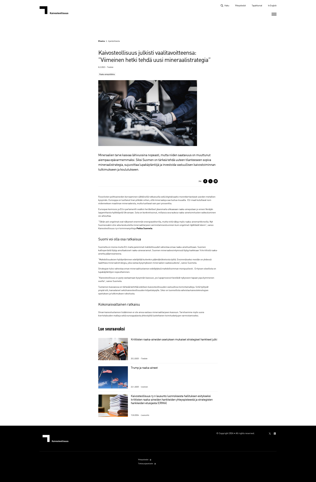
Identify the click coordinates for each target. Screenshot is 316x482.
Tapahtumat (257, 6)
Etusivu (101, 41)
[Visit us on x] (270, 433)
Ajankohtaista (114, 41)
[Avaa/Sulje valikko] (274, 14)
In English (272, 6)
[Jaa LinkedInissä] (216, 181)
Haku (226, 6)
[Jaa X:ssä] (210, 181)
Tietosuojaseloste (145, 464)
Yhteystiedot (240, 6)
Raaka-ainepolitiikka (107, 74)
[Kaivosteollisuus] (56, 10)
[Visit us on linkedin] (274, 433)
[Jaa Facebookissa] (205, 181)
